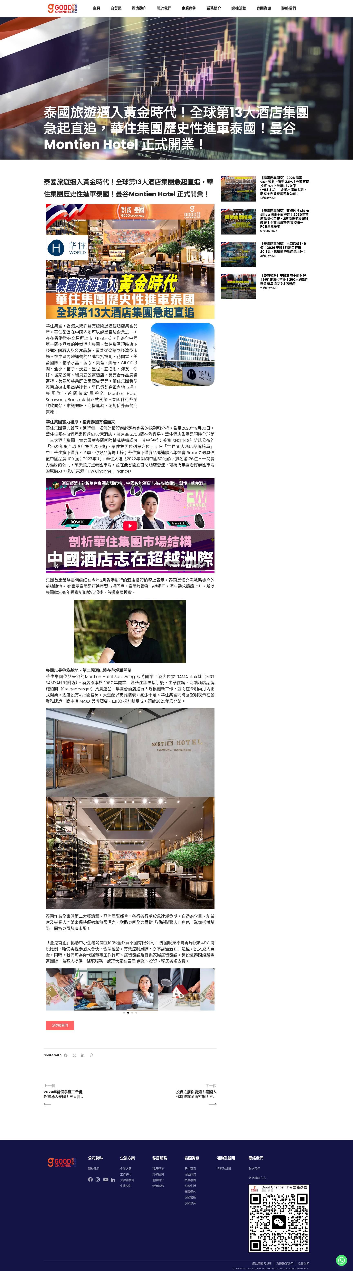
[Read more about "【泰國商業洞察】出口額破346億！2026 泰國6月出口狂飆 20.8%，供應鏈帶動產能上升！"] (238, 254)
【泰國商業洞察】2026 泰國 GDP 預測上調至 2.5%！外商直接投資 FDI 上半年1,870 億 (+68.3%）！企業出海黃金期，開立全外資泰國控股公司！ (284, 186)
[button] (50, 989)
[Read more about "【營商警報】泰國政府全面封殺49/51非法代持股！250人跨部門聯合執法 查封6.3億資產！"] (238, 286)
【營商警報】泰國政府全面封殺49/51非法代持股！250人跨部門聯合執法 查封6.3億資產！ (284, 279)
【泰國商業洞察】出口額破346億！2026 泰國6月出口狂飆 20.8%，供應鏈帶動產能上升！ (283, 247)
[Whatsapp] (341, 1260)
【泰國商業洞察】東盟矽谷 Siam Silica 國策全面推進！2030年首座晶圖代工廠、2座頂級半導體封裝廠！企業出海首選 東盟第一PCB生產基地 (284, 218)
